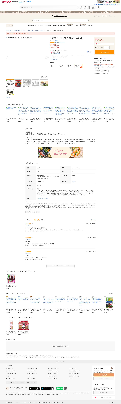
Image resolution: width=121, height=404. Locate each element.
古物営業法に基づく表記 (21, 394)
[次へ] (47, 57)
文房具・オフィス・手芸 (74, 376)
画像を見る (8, 97)
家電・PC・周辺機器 (31, 378)
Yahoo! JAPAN (97, 4)
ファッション (29, 376)
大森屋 (56, 40)
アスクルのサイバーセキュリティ (71, 393)
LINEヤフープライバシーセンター (34, 402)
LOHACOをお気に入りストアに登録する (104, 397)
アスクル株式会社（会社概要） (53, 394)
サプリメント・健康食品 (52, 373)
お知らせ (7, 393)
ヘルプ (118, 4)
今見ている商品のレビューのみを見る (60, 265)
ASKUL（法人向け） (42, 394)
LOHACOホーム (9, 30)
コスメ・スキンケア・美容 (32, 368)
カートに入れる (105, 52)
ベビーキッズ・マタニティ (32, 373)
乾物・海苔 (30, 30)
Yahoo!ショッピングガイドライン (57, 402)
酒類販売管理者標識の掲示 (11, 394)
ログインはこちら (54, 59)
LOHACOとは (12, 393)
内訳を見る (89, 51)
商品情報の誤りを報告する (33, 212)
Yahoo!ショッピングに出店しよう (108, 4)
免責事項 (48, 402)
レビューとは (93, 219)
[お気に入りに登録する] (46, 77)
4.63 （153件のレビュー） (60, 42)
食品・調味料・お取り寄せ (20, 30)
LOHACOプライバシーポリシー (53, 393)
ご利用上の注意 (43, 393)
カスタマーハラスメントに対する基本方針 (31, 393)
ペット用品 (8, 376)
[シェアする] (42, 77)
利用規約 (43, 402)
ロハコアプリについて (18, 388)
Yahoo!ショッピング (9, 402)
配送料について (97, 65)
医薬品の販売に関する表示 (32, 394)
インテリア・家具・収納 (10, 378)
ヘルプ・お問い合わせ (103, 378)
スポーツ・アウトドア (52, 376)
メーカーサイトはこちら (42, 198)
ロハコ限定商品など (9, 368)
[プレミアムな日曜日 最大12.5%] (60, 12)
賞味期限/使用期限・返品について (101, 73)
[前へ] (6, 57)
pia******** (27, 239)
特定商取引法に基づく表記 (84, 393)
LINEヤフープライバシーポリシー (20, 402)
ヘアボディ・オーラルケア (11, 373)
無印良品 (71, 378)
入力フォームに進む (103, 392)
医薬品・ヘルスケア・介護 (74, 373)
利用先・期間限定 (57, 53)
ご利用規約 (62, 393)
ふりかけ (37, 30)
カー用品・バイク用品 (52, 378)
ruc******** (27, 253)
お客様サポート (19, 393)
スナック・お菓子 (72, 368)
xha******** (27, 225)
